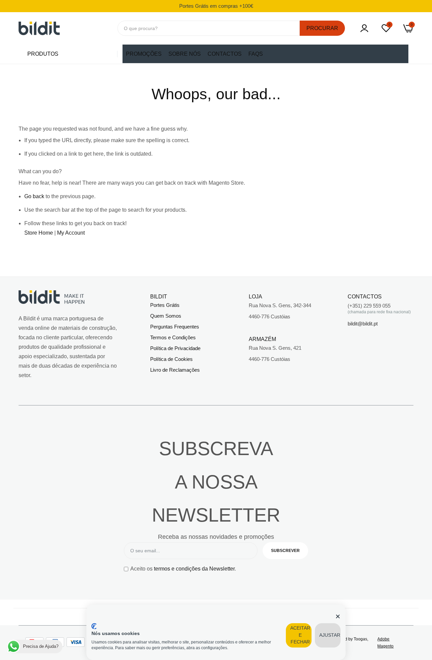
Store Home (38, 233)
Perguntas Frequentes (174, 326)
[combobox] (208, 28)
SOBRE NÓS (184, 54)
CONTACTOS (225, 54)
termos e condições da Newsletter (194, 569)
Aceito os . (183, 569)
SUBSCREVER (285, 550)
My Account (71, 233)
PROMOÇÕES (144, 54)
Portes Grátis (165, 305)
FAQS (255, 54)
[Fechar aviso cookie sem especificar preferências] (338, 616)
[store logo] (39, 28)
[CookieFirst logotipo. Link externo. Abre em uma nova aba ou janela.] (94, 626)
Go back (34, 196)
